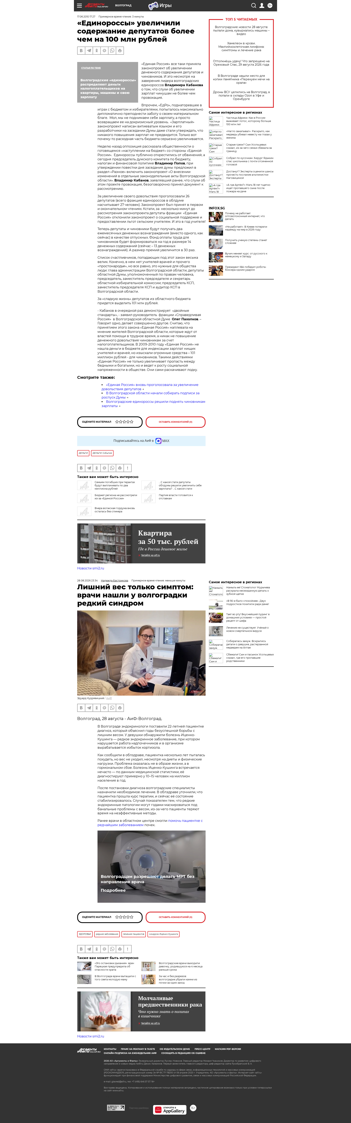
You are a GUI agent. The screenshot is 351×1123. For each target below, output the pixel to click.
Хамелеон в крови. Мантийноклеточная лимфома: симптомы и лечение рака (241, 47)
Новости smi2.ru (90, 568)
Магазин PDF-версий (228, 1049)
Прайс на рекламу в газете (138, 1049)
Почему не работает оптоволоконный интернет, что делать (245, 216)
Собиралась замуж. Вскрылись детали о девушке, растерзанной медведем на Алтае (247, 644)
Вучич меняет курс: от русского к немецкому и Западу (246, 255)
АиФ (109, 698)
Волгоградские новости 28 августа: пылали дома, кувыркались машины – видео (241, 30)
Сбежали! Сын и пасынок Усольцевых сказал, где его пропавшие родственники (250, 658)
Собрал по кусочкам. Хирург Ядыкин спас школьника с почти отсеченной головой (249, 161)
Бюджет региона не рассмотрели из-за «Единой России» (116, 497)
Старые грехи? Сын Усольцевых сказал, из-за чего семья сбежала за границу (249, 148)
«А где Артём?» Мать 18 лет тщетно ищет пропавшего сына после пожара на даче (248, 188)
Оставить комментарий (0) (175, 422)
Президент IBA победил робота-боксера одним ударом (245, 268)
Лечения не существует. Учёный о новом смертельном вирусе (247, 629)
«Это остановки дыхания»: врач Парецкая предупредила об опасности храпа (114, 966)
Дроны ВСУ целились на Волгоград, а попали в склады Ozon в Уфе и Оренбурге (241, 95)
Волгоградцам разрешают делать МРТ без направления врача (147, 879)
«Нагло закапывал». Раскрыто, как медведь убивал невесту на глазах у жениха (249, 134)
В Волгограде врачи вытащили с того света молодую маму (115, 978)
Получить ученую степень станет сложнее (246, 241)
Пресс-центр (202, 1049)
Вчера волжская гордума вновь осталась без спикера (115, 510)
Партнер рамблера (138, 1108)
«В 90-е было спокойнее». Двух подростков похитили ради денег (247, 602)
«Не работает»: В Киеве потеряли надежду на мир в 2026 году (246, 228)
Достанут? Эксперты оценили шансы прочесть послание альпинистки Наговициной (249, 174)
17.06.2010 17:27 (86, 16)
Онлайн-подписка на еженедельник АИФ (130, 1053)
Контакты (110, 1049)
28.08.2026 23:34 (87, 580)
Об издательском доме (175, 1049)
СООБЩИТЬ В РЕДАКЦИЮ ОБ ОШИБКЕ (183, 1053)
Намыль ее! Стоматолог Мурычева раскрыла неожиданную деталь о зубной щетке (248, 590)
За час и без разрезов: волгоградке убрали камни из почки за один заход (178, 979)
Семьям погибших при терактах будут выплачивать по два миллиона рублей (115, 485)
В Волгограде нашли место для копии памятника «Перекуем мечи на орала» (241, 79)
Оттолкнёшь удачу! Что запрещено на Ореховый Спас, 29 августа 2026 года (241, 63)
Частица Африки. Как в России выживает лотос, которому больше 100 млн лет (248, 121)
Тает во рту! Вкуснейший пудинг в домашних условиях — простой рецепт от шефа (248, 617)
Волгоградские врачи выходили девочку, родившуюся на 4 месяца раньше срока (181, 966)
